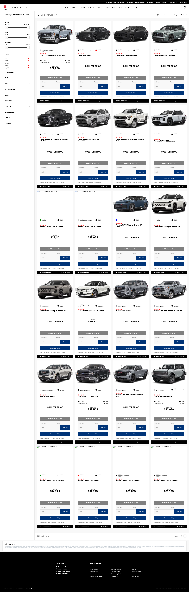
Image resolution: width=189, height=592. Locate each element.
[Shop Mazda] (5, 8)
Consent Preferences (15, 591)
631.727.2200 (66, 101)
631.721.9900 (121, 2)
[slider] (6, 27)
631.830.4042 (183, 2)
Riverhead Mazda (111, 2)
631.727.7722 (162, 2)
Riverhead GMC (173, 2)
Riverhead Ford (132, 2)
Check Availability (55, 92)
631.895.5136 (141, 2)
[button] (71, 33)
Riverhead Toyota (153, 2)
